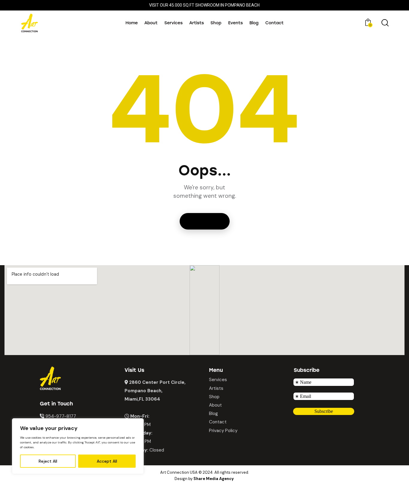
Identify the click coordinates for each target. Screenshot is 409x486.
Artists (216, 388)
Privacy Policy (223, 431)
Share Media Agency (213, 478)
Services (218, 380)
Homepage (204, 221)
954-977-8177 (61, 416)
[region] (78, 446)
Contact (218, 422)
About (215, 405)
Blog (213, 413)
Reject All (48, 461)
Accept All (107, 461)
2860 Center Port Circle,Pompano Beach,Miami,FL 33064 (155, 390)
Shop (214, 397)
